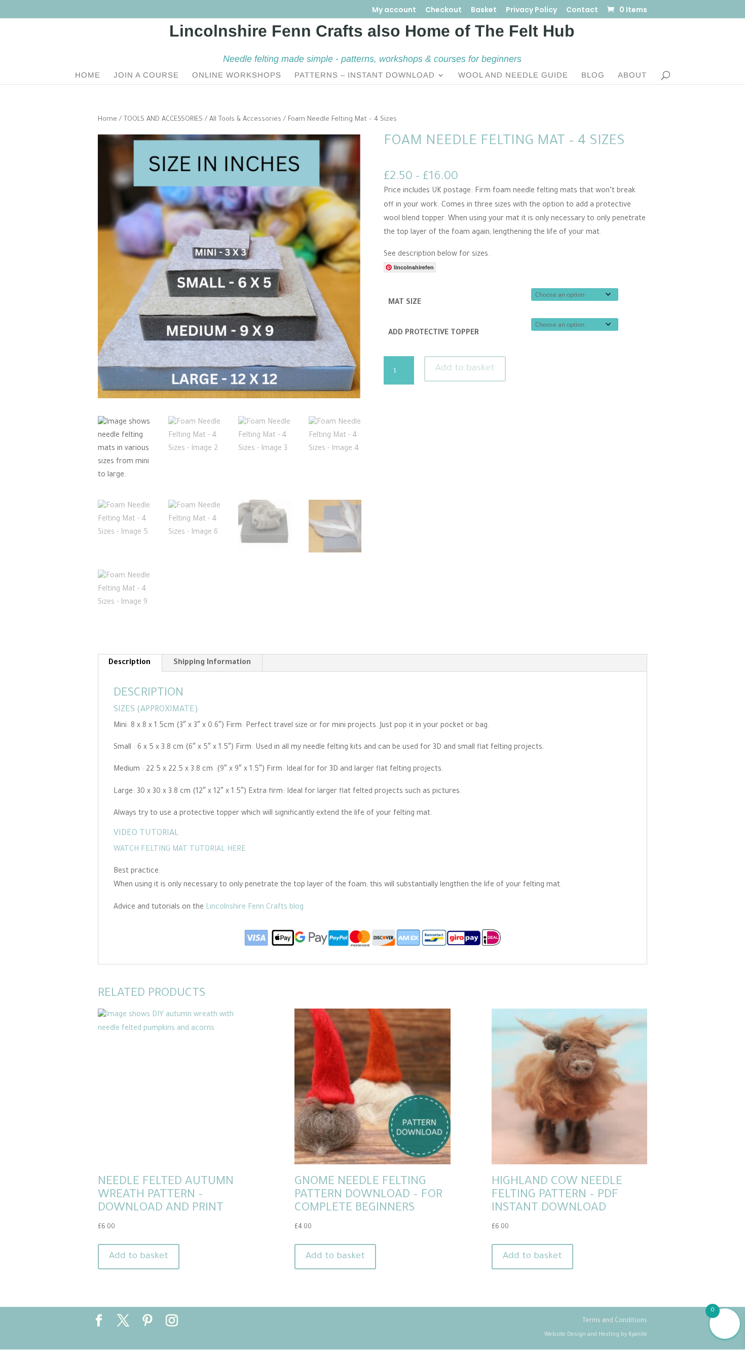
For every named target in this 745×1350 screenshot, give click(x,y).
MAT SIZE (404, 303)
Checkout (443, 10)
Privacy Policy (531, 10)
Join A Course (146, 75)
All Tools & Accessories (245, 119)
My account (394, 10)
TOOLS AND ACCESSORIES (163, 119)
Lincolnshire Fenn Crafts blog (255, 908)
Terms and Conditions (614, 1321)
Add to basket (465, 369)
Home (87, 75)
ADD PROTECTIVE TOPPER (433, 333)
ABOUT (632, 75)
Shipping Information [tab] (212, 663)
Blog (593, 75)
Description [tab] (129, 663)
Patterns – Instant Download (364, 75)
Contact (582, 10)
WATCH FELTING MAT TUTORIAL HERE (180, 850)
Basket (484, 10)
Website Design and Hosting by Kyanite (595, 1335)
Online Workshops (236, 75)
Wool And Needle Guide (513, 75)
